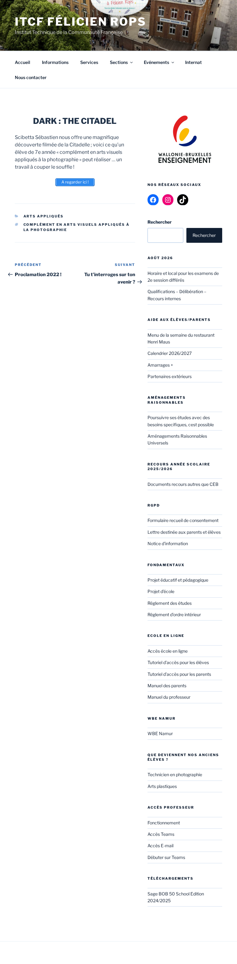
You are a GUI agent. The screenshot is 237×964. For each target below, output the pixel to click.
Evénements (156, 62)
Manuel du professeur (169, 697)
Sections (119, 62)
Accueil (22, 62)
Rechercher (204, 235)
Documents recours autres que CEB (183, 484)
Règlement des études (170, 603)
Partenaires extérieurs (170, 376)
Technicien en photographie (175, 774)
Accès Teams (161, 834)
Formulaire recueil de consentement (183, 520)
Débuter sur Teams (166, 857)
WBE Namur (160, 733)
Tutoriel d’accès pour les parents (179, 674)
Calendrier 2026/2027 (170, 353)
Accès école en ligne (168, 651)
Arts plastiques (162, 786)
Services (89, 62)
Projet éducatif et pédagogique (178, 580)
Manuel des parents (167, 685)
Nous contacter (31, 77)
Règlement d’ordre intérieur (174, 614)
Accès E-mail (160, 845)
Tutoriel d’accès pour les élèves (178, 662)
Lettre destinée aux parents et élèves (184, 532)
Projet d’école (161, 591)
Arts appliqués (43, 216)
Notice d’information (168, 543)
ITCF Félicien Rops (80, 21)
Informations (55, 62)
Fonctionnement (164, 822)
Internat (193, 62)
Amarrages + (160, 365)
